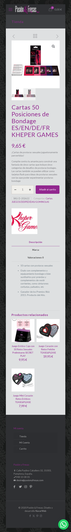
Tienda (22, 436)
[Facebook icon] (30, 515)
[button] (53, 46)
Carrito (23, 448)
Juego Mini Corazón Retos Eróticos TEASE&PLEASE (23, 398)
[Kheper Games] (24, 221)
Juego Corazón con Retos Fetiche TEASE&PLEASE (48, 349)
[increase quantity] (30, 189)
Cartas (49, 198)
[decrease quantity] (15, 189)
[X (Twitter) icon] (33, 515)
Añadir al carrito (47, 189)
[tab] (36, 242)
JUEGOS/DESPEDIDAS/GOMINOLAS (30, 201)
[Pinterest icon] (37, 515)
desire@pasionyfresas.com (29, 480)
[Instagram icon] (41, 515)
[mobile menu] (10, 9)
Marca (35, 249)
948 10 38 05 (23, 477)
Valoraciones (36, 257)
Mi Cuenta (24, 442)
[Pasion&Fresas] (27, 9)
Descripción (35, 242)
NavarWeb (41, 511)
